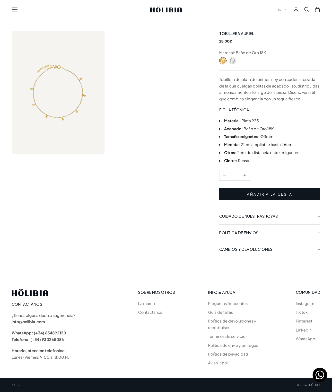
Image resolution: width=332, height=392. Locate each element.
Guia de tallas (220, 312)
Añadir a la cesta (269, 194)
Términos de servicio (226, 336)
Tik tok (302, 312)
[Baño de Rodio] (233, 61)
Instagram (305, 303)
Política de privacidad (228, 354)
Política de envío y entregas (233, 345)
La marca (146, 303)
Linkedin (304, 329)
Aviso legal (218, 362)
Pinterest (304, 320)
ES (279, 9)
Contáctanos (150, 312)
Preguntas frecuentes (228, 303)
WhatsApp (305, 338)
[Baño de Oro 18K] (223, 61)
